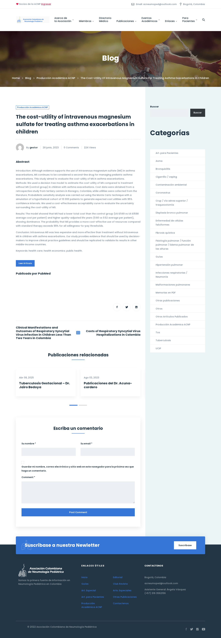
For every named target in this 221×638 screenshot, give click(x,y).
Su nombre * (29, 443)
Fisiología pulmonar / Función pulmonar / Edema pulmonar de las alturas (175, 244)
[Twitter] (127, 307)
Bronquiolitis (163, 168)
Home (16, 78)
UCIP (158, 348)
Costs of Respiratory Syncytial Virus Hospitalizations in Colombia (113, 332)
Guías (159, 256)
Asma (159, 161)
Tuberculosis (163, 340)
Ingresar (46, 4)
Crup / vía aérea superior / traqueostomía (172, 202)
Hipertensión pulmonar (169, 264)
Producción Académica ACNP (56, 78)
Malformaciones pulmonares (173, 284)
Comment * (28, 477)
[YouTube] (203, 629)
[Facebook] (117, 307)
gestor (34, 147)
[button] (73, 405)
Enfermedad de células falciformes (169, 222)
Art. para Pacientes (167, 153)
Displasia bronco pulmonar (172, 212)
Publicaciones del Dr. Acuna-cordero (108, 385)
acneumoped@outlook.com (161, 583)
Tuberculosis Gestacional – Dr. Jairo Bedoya (44, 385)
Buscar (154, 106)
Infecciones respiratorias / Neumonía (171, 274)
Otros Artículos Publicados (172, 316)
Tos (158, 332)
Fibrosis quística (165, 232)
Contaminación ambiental (171, 184)
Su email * (86, 443)
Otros (159, 308)
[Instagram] (197, 629)
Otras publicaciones (168, 300)
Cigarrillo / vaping (166, 176)
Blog (28, 78)
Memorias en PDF (166, 292)
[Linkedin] (136, 307)
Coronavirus (163, 192)
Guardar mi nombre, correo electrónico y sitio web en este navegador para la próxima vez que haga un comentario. (78, 468)
